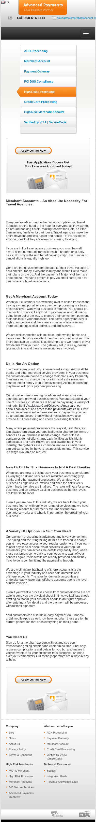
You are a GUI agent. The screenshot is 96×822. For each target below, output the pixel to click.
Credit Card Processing (40, 102)
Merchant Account (37, 61)
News (12, 738)
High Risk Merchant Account (44, 112)
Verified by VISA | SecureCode (45, 122)
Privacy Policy (17, 749)
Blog (11, 732)
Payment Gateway (37, 71)
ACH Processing (36, 51)
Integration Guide (57, 776)
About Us (14, 743)
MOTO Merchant (19, 770)
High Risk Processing (39, 92)
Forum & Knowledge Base (62, 781)
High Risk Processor (21, 776)
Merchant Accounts (20, 781)
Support (51, 770)
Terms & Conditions (20, 754)
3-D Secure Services (21, 787)
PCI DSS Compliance (38, 81)
